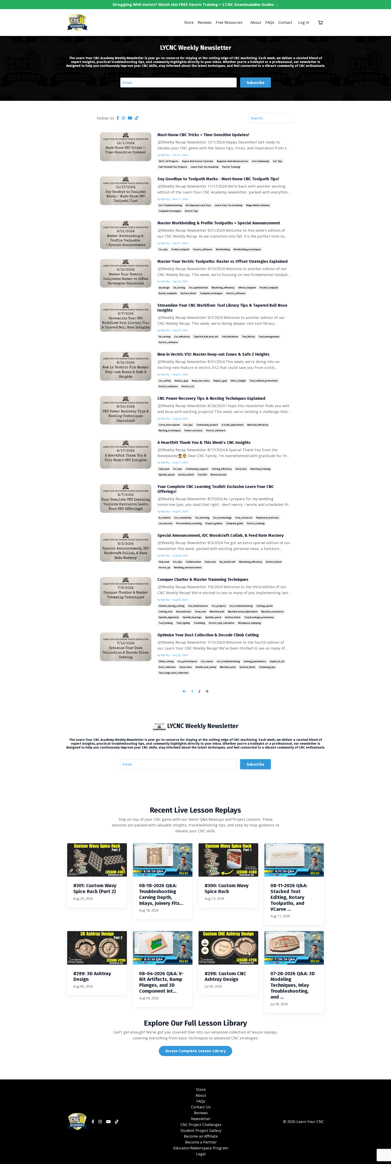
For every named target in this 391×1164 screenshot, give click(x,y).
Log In (303, 22)
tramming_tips (267, 667)
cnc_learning (202, 517)
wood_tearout (218, 474)
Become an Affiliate (201, 1136)
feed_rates (185, 667)
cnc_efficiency (182, 336)
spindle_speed (167, 474)
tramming (199, 623)
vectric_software (202, 249)
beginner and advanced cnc (232, 161)
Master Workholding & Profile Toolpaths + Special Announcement (218, 223)
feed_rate (241, 468)
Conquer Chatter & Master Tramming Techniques (202, 579)
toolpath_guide (234, 523)
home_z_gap (181, 380)
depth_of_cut (277, 661)
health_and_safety (206, 667)
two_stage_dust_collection (173, 672)
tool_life (202, 474)
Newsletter (201, 1118)
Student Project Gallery (200, 1130)
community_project (207, 424)
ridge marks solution (258, 205)
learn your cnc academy (205, 166)
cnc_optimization (198, 287)
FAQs (269, 22)
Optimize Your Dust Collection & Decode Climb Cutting (208, 635)
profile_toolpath (180, 249)
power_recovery (193, 430)
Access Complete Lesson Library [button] (195, 1050)
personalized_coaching (189, 523)
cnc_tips (163, 249)
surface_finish (188, 293)
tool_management (269, 336)
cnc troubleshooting (170, 205)
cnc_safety (165, 380)
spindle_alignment (169, 617)
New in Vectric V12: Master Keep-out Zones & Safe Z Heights (213, 354)
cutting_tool (165, 611)
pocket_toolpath (269, 287)
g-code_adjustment (233, 424)
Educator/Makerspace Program (200, 1148)
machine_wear (228, 667)
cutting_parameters (255, 661)
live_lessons (165, 523)
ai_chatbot (164, 517)
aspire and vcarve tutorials (197, 161)
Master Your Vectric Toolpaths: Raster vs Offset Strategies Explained (222, 261)
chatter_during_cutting (172, 605)
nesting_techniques (170, 430)
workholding (223, 249)
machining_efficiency (223, 287)
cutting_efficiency (222, 468)
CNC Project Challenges (200, 1124)
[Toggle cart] (320, 22)
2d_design (164, 287)
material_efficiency (257, 424)
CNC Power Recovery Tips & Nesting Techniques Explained (211, 398)
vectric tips (191, 211)
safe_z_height (238, 380)
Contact (285, 22)
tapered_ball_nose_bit (205, 336)
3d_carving (179, 287)
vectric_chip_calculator (221, 623)
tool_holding (166, 623)
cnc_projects (219, 605)
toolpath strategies (170, 211)
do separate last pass (198, 205)
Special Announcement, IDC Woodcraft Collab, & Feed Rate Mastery (220, 535)
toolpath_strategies (211, 293)
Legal (200, 1153)
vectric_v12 (187, 386)
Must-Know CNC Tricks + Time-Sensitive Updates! (203, 134)
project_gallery (213, 523)
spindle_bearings (192, 617)
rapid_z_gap (220, 380)
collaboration (193, 561)
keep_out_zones (201, 380)
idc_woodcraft (227, 561)
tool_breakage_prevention (259, 617)
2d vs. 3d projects (168, 161)
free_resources (244, 517)
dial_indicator (183, 611)
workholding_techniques (247, 249)
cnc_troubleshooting (241, 605)
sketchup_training (260, 468)
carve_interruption (169, 424)
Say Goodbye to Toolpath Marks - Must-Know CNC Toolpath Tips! (218, 178)
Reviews (205, 22)
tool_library (248, 336)
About (255, 22)
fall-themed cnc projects (173, 166)
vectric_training (256, 523)
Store (189, 22)
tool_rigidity (183, 623)
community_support (197, 468)
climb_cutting (166, 661)
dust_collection (167, 667)
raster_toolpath (168, 293)
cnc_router (207, 661)
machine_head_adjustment (243, 611)
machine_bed (217, 611)
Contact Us (201, 1106)
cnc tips (277, 161)
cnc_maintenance (198, 605)
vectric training (231, 166)
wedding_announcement (188, 567)
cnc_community (182, 517)
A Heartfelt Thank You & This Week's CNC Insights (204, 442)
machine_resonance (272, 611)
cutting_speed (264, 605)
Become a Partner (201, 1142)
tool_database (230, 336)
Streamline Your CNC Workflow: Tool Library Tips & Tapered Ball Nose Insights (222, 308)
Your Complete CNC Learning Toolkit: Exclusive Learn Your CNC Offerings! (215, 489)
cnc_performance (187, 661)
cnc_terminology (222, 517)
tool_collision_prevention (263, 380)
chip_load (164, 468)
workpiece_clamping (249, 623)
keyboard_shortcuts (267, 517)
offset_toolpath (247, 287)
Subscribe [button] (255, 82)
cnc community (260, 161)
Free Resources (229, 22)
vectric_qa (164, 567)
